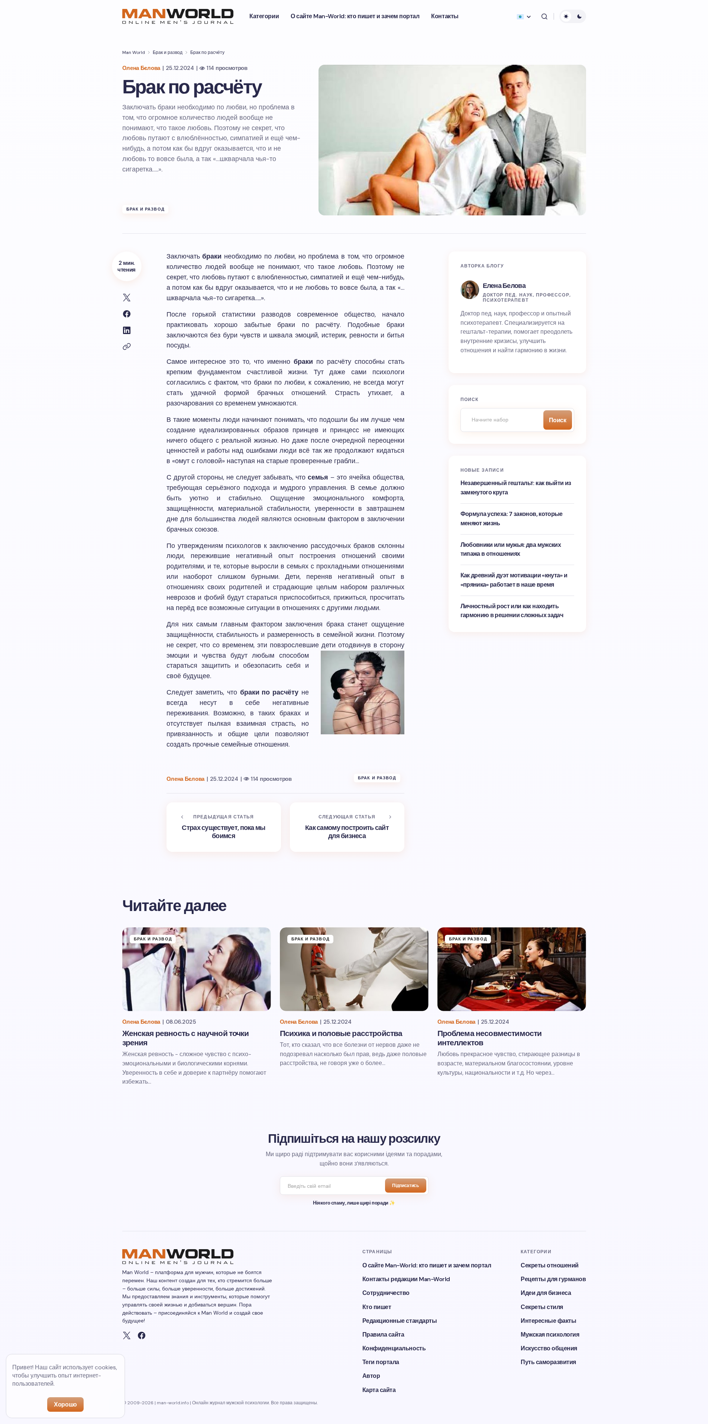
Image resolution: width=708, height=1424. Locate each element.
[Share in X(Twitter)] (127, 297)
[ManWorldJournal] (126, 1335)
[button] (544, 16)
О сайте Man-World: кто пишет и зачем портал (426, 1265)
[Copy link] (127, 347)
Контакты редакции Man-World (406, 1279)
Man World (133, 52)
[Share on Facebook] (127, 314)
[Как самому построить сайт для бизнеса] (347, 827)
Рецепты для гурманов (553, 1279)
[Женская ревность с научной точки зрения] (196, 969)
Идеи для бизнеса (546, 1293)
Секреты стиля (542, 1307)
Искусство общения (549, 1348)
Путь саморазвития (548, 1362)
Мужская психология (550, 1334)
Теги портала (380, 1362)
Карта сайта (379, 1390)
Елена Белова (504, 286)
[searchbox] (500, 420)
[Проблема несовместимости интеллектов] (511, 969)
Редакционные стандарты (399, 1321)
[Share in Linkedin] (127, 330)
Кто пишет (376, 1307)
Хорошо (65, 1404)
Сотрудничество (386, 1293)
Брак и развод (167, 52)
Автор (371, 1376)
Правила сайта (383, 1334)
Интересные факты (548, 1321)
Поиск (557, 420)
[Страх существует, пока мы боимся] (224, 827)
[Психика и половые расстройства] (354, 969)
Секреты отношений (550, 1265)
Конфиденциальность (394, 1348)
